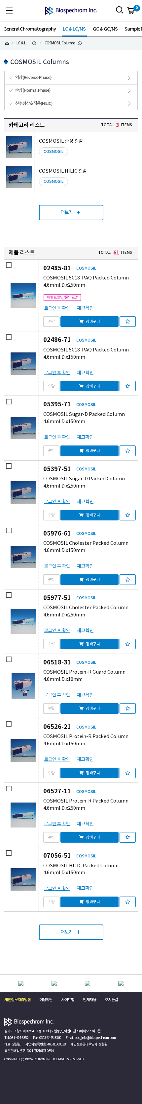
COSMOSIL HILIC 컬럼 (63, 171)
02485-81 (57, 268)
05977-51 (57, 598)
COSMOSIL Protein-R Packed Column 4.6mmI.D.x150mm (85, 740)
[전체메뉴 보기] (9, 10)
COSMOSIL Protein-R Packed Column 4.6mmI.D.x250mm (85, 804)
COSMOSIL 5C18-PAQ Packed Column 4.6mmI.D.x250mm (86, 281)
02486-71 (57, 340)
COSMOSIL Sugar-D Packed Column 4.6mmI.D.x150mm (84, 418)
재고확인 (85, 308)
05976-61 (57, 533)
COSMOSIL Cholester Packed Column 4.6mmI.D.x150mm (85, 546)
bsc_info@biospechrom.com (95, 1038)
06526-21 (57, 727)
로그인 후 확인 (57, 308)
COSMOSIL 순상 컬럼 (61, 141)
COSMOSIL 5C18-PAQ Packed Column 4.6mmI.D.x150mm (86, 353)
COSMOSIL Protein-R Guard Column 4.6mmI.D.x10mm (84, 675)
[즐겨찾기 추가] (128, 321)
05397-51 (57, 469)
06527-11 (57, 791)
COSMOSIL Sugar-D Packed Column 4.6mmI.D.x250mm (84, 482)
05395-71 (57, 404)
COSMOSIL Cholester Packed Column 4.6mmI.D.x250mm (85, 611)
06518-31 (57, 662)
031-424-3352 (19, 1038)
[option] (21, 983)
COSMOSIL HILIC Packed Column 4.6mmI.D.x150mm (81, 869)
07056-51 (57, 855)
